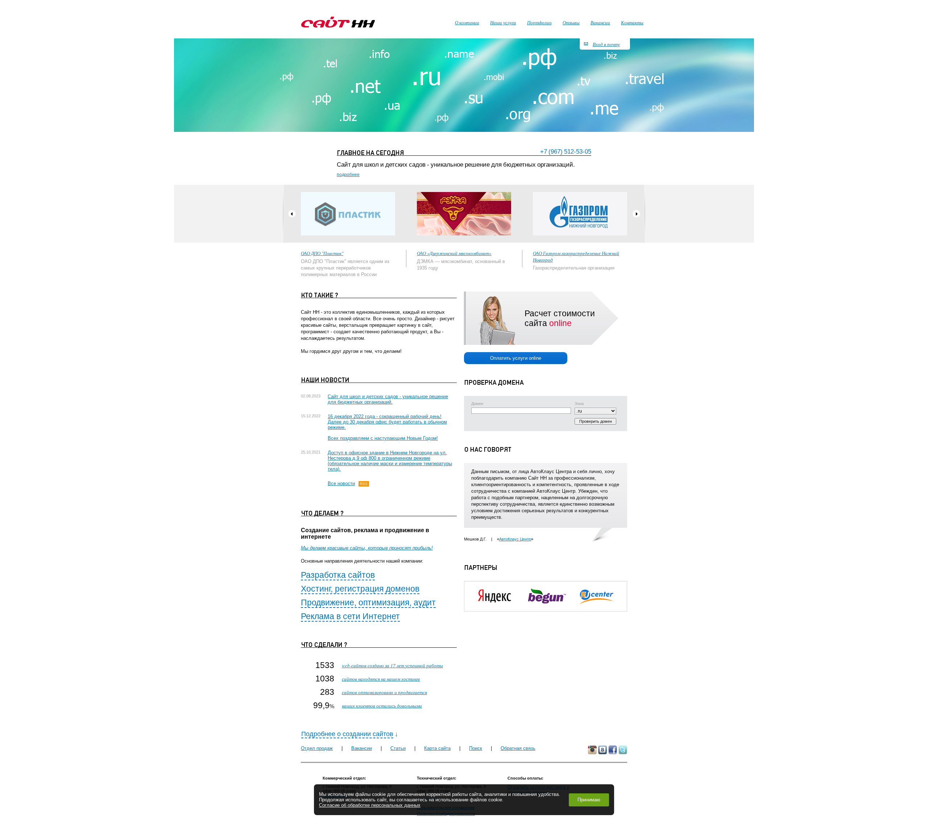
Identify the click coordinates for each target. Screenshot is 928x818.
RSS (364, 484)
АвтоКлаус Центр (515, 539)
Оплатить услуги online (515, 358)
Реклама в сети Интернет (350, 616)
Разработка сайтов (338, 575)
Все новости (341, 483)
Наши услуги (503, 22)
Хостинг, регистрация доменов (360, 588)
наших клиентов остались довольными (382, 705)
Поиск (475, 748)
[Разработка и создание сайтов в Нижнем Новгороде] (338, 22)
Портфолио (539, 22)
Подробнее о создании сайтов (347, 734)
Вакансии (361, 748)
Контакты (632, 22)
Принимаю (588, 799)
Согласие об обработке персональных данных (369, 805)
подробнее (348, 174)
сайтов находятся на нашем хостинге (381, 679)
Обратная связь (518, 748)
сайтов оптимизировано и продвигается (384, 692)
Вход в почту (606, 44)
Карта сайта (437, 748)
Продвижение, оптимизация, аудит (368, 602)
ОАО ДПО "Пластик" (322, 253)
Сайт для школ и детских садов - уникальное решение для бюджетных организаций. (388, 399)
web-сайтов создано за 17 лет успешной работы (392, 665)
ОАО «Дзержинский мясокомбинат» (454, 253)
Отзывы (571, 22)
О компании (467, 22)
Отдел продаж (317, 748)
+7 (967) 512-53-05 (565, 151)
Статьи (398, 748)
